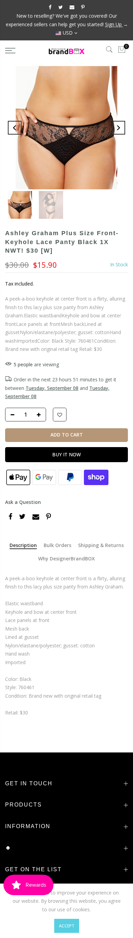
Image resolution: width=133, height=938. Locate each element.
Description (23, 545)
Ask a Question (23, 502)
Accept (66, 926)
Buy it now (66, 454)
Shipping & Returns (101, 545)
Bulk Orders (57, 545)
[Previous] (14, 128)
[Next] (118, 128)
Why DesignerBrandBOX (66, 559)
